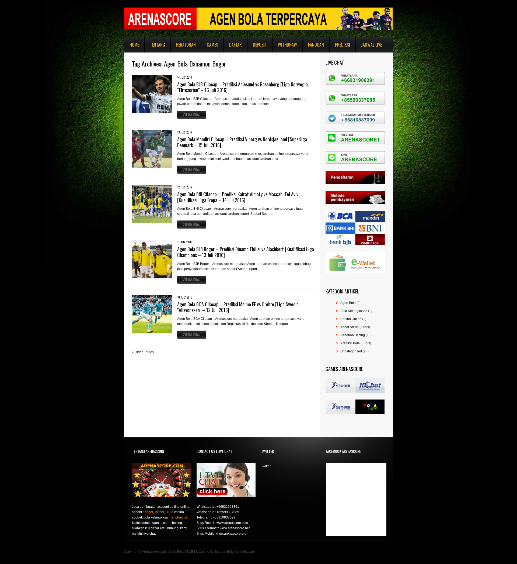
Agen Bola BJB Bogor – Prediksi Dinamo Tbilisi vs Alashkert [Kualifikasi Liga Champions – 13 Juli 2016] (245, 252)
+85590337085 (227, 512)
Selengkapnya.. (191, 115)
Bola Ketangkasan (353, 311)
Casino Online (350, 319)
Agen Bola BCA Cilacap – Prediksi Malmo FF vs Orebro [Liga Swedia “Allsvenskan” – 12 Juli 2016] (238, 307)
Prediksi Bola (350, 343)
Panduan (316, 44)
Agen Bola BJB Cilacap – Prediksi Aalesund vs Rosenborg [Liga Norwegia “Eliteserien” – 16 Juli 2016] (242, 87)
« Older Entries (143, 352)
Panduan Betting (352, 335)
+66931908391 (227, 507)
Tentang (157, 44)
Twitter (266, 466)
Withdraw (287, 44)
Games (212, 44)
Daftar (235, 44)
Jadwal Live (371, 44)
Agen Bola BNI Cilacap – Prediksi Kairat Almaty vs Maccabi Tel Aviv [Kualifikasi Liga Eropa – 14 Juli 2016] (237, 197)
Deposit (260, 44)
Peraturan (186, 44)
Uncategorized (351, 351)
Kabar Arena (349, 327)
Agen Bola (348, 303)
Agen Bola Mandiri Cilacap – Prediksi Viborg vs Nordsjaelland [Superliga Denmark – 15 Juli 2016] (242, 142)
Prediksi (342, 44)
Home (134, 44)
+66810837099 (224, 517)
